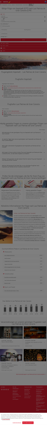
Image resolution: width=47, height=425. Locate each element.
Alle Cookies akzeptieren (28, 422)
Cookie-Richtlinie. (6, 419)
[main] (23, 419)
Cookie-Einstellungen (17, 422)
